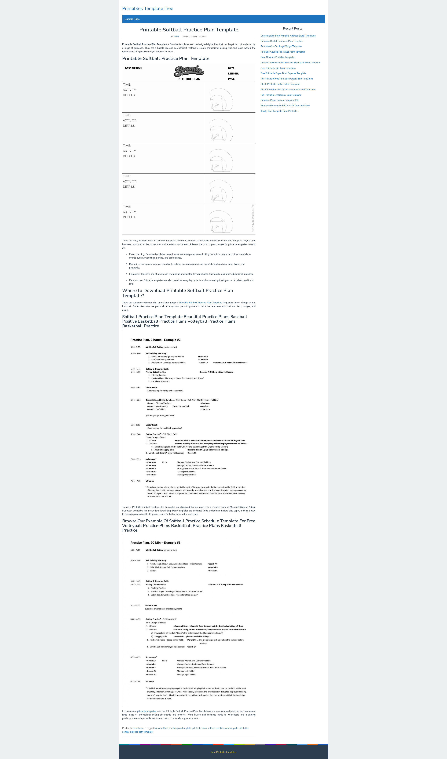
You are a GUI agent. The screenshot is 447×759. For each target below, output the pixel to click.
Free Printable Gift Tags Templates (278, 67)
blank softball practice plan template (173, 728)
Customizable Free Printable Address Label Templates (288, 35)
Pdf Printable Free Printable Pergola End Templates (287, 78)
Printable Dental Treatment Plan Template (282, 40)
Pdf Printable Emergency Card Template (281, 94)
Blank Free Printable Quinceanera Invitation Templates (288, 89)
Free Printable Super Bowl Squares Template (283, 73)
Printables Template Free (147, 8)
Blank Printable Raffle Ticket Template (280, 84)
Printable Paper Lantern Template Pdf (280, 100)
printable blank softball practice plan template (215, 728)
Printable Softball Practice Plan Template (200, 302)
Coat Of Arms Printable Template (277, 57)
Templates (138, 728)
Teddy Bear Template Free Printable (279, 110)
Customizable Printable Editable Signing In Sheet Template (290, 62)
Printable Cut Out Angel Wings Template (281, 46)
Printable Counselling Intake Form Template (283, 51)
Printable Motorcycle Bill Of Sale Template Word (285, 105)
